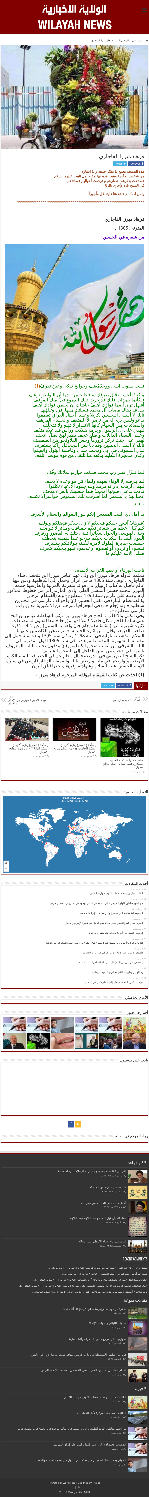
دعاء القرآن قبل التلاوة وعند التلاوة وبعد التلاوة (98, 1218)
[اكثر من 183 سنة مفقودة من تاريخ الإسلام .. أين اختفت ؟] (137, 1176)
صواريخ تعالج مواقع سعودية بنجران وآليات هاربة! (97, 1339)
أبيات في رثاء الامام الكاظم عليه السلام (102, 1241)
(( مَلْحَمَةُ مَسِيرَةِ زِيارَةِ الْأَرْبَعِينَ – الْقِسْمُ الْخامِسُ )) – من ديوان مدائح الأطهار (75, 748)
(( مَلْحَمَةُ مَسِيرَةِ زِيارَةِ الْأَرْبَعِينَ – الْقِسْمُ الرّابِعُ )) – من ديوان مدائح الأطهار (29, 748)
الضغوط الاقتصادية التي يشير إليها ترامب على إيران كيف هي (89, 1444)
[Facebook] (71, 1124)
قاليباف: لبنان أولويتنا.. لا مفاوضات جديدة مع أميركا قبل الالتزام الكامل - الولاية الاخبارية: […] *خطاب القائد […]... (89, 1291)
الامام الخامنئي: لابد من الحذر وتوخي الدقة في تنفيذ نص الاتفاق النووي (83, 1370)
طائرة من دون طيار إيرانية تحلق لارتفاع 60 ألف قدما (94, 1309)
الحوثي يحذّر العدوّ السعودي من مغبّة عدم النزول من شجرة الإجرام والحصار (80, 1460)
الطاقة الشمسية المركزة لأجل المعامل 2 (101, 1413)
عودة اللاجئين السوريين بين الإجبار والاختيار (28, 700)
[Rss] (78, 1124)
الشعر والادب (122, 40)
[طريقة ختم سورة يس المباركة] (137, 1192)
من (132, 40)
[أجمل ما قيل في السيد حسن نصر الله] (137, 1207)
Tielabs (96, 1482)
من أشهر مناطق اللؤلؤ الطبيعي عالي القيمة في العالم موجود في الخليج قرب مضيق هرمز (71, 1428)
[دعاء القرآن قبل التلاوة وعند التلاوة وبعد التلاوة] (137, 1227)
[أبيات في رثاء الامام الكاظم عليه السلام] (137, 1246)
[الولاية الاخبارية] (74, 9)
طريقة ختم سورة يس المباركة (107, 1187)
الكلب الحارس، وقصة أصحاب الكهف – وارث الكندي (95, 1397)
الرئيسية (141, 40)
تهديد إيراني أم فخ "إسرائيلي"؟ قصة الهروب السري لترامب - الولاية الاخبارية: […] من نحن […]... (97, 1267)
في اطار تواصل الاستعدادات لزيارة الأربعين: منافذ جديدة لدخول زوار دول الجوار (78, 1354)
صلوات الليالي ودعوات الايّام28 (107, 1323)
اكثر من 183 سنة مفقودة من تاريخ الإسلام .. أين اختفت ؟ (92, 1171)
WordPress (69, 1482)
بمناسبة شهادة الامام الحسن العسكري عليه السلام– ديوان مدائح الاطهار (123, 764)
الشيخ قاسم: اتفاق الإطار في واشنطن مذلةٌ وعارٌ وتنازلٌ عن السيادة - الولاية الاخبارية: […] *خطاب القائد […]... (90, 1279)
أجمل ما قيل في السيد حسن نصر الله (103, 1203)
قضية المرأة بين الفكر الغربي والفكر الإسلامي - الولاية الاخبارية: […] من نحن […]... (104, 1273)
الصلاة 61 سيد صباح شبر (126, 699)
